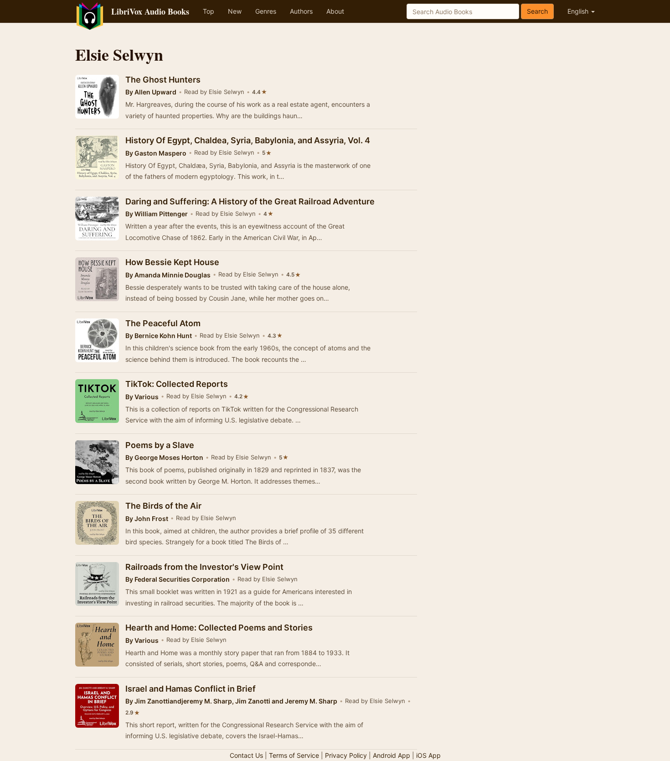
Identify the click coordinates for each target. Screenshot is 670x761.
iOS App (428, 755)
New (235, 11)
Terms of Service (294, 755)
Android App (391, 755)
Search (537, 11)
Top (208, 11)
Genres (265, 11)
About (335, 11)
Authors (301, 11)
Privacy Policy (346, 755)
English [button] (578, 11)
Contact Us (246, 755)
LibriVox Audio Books (150, 11)
